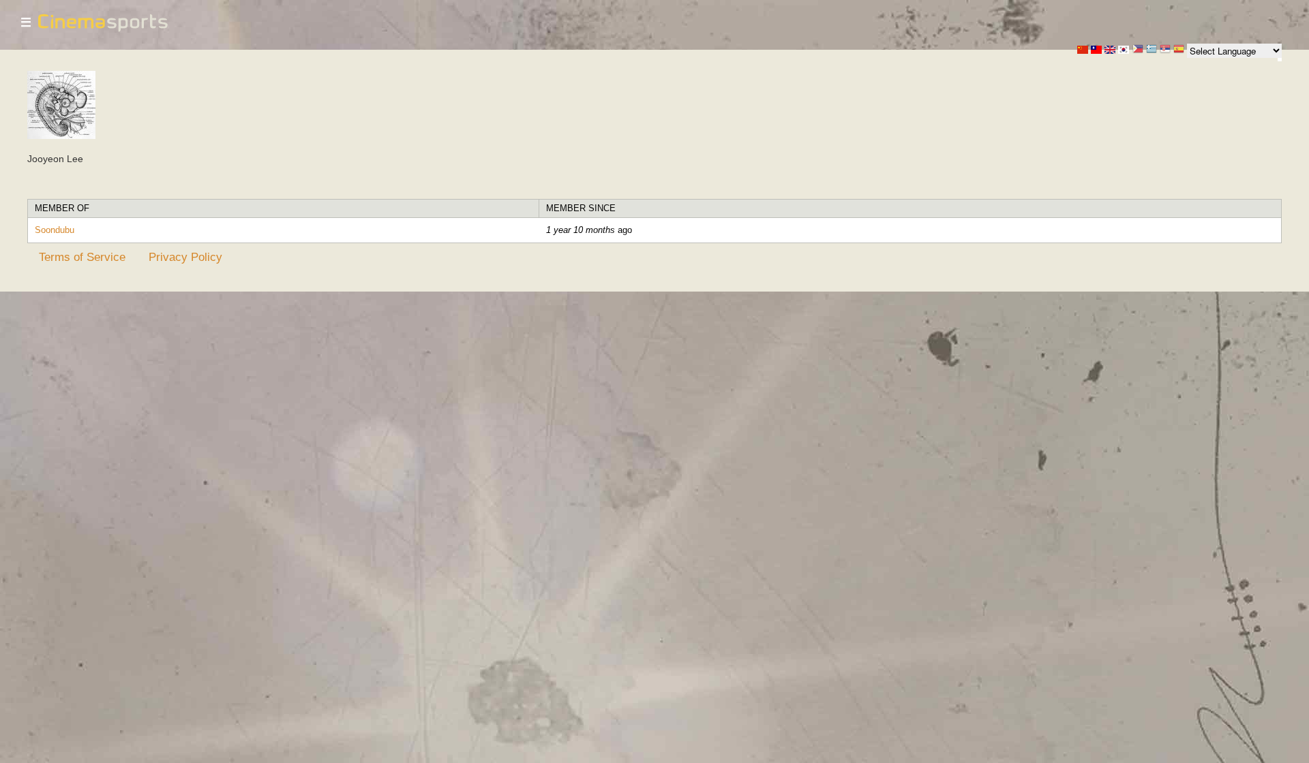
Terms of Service (82, 257)
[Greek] (1151, 50)
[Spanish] (1178, 50)
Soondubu (54, 230)
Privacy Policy (185, 257)
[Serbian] (1165, 50)
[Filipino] (1137, 50)
